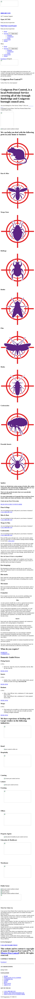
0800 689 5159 (5, 13)
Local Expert (7, 39)
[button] (17, 44)
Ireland (5, 41)
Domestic (9, 35)
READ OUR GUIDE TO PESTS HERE (11, 504)
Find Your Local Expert (9, 26)
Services (6, 33)
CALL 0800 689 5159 (6, 512)
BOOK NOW (4, 671)
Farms (8, 38)
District (4, 953)
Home (5, 31)
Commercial (10, 36)
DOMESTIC (4, 652)
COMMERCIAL (5, 654)
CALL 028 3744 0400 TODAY (9, 945)
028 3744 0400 (4, 85)
